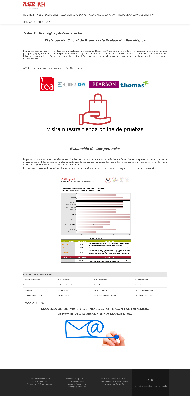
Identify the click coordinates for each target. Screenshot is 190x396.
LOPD (48, 22)
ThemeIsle (162, 386)
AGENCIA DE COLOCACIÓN (102, 14)
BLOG (40, 22)
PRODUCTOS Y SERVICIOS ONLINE (134, 14)
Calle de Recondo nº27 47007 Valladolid (40, 379)
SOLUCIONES (51, 14)
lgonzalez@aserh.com (76, 384)
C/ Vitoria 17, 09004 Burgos (39, 384)
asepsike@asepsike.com (76, 378)
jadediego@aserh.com (76, 386)
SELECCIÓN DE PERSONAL (73, 14)
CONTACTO (29, 22)
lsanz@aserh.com (76, 381)
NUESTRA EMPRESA (33, 14)
